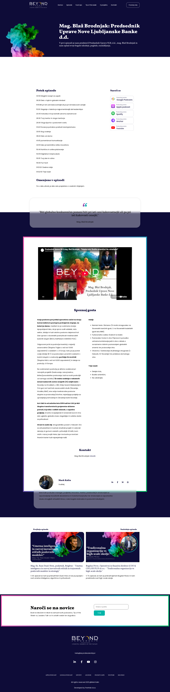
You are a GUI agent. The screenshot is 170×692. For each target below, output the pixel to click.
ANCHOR (88, 675)
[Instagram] (95, 661)
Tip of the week (91, 5)
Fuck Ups (79, 5)
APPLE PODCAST (51, 675)
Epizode (69, 5)
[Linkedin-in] (112, 482)
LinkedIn (93, 456)
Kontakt (114, 5)
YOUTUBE (111, 675)
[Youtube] (88, 661)
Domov (60, 5)
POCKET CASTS (99, 675)
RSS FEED (121, 675)
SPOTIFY (79, 675)
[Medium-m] (123, 482)
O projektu (103, 5)
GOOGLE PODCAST (66, 675)
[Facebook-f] (117, 482)
